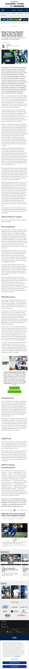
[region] (14, 654)
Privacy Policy (17, 656)
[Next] (19, 539)
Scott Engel (8, 44)
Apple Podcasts (7, 383)
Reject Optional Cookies (15, 662)
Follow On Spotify (14, 388)
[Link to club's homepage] (2, 9)
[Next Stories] (26, 592)
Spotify (24, 381)
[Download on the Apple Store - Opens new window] (9, 632)
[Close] (26, 642)
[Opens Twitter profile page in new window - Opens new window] (7, 47)
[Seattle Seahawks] (14, 638)
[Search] (24, 10)
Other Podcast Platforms (14, 391)
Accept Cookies (14, 666)
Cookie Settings (14, 658)
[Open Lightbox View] (14, 535)
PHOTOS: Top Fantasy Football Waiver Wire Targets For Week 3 (13, 514)
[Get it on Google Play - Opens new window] (19, 632)
